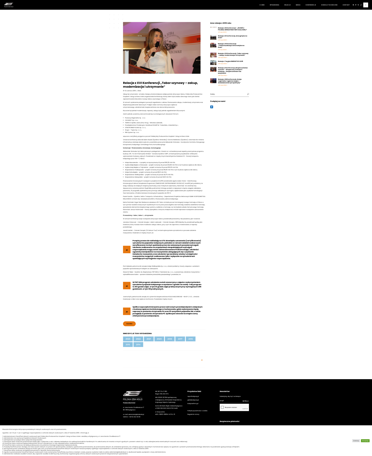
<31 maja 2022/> (222, 49)
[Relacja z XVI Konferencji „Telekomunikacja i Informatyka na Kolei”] (213, 45)
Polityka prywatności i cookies (197, 411)
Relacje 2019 (128, 80)
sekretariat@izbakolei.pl (136, 414)
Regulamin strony (193, 414)
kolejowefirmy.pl (192, 403)
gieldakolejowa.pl (193, 400)
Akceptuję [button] (365, 441)
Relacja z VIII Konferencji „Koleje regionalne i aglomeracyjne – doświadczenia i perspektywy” (230, 81)
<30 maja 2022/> (222, 57)
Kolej (131, 165)
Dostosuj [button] (356, 441)
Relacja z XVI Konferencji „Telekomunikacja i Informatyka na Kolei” (231, 45)
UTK (163, 240)
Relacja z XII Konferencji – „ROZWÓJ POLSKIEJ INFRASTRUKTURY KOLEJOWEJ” (232, 29)
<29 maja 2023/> (222, 40)
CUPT (166, 154)
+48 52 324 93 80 (134, 417)
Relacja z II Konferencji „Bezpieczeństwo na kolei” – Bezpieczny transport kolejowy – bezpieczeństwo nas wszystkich (233, 70)
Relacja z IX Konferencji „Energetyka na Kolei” (232, 37)
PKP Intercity (180, 222)
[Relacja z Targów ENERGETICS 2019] (213, 62)
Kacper (132, 360)
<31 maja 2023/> (222, 32)
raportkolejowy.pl (193, 396)
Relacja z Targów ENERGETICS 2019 (230, 61)
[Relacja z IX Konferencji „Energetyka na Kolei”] (213, 37)
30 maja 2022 (142, 360)
